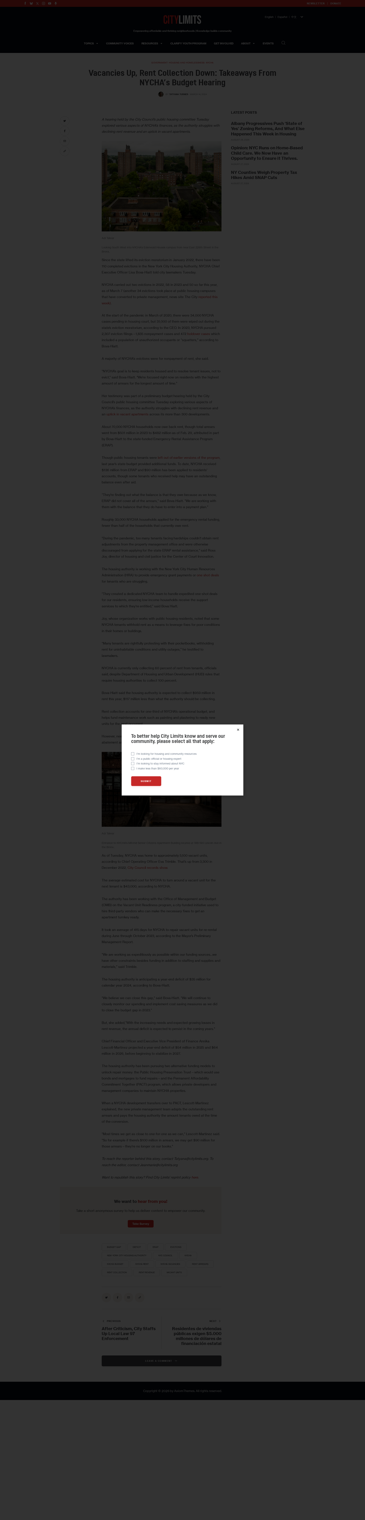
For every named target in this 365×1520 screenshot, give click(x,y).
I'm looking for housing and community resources (166, 753)
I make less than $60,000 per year (157, 768)
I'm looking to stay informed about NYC (160, 763)
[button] (238, 729)
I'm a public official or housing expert (158, 758)
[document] (182, 760)
